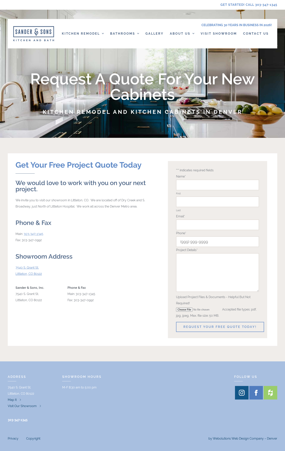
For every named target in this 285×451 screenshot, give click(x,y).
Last (178, 210)
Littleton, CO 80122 (29, 274)
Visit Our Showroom (22, 406)
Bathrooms (122, 33)
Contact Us (256, 33)
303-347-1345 (33, 234)
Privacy (13, 438)
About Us (180, 33)
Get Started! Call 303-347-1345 (248, 5)
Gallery (154, 33)
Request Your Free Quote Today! (220, 326)
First (178, 193)
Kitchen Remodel (81, 33)
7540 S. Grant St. (27, 267)
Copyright (33, 438)
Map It (12, 400)
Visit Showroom (219, 33)
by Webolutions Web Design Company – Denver (242, 438)
